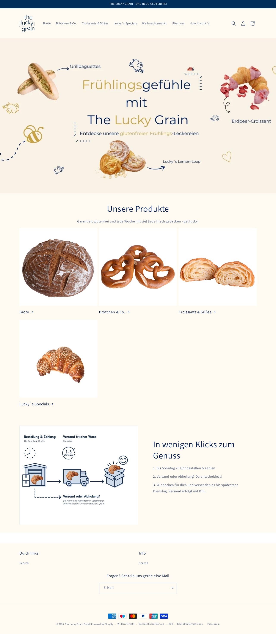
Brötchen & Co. (112, 311)
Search (24, 563)
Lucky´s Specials (34, 403)
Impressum (213, 623)
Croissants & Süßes (195, 311)
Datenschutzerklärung (151, 623)
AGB (171, 623)
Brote (24, 311)
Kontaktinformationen (190, 623)
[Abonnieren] (172, 588)
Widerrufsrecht (126, 623)
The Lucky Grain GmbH (78, 624)
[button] (233, 23)
